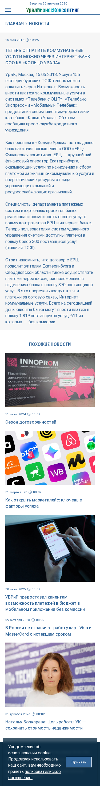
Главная (14, 24)
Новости (39, 24)
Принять (78, 762)
